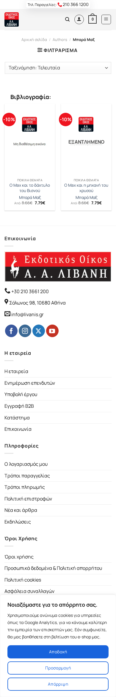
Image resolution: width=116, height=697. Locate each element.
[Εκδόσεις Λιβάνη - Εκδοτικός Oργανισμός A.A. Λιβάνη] (24, 19)
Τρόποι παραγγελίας (27, 475)
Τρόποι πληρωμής (24, 487)
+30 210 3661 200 (29, 291)
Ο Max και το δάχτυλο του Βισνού (30, 188)
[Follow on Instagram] (25, 331)
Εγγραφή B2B (19, 406)
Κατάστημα (17, 417)
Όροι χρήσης (19, 556)
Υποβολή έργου (20, 394)
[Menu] (106, 19)
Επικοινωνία (18, 429)
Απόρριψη (58, 684)
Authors (60, 39)
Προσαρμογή (58, 668)
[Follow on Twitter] (38, 331)
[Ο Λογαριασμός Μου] (79, 19)
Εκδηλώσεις (17, 521)
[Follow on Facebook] (11, 331)
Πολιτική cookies (22, 579)
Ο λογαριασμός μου (26, 464)
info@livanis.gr (27, 314)
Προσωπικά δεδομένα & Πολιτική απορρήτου (53, 568)
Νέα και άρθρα (20, 510)
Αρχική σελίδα (34, 39)
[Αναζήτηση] (67, 19)
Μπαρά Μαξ (30, 197)
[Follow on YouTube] (52, 331)
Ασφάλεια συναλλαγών (29, 591)
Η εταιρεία (16, 371)
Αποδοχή (58, 652)
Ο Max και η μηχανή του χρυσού (86, 188)
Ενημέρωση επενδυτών (29, 383)
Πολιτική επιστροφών (28, 498)
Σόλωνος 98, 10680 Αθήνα (37, 302)
